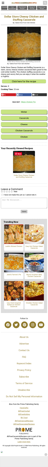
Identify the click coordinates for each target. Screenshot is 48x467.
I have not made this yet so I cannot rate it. (20, 195)
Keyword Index (24, 363)
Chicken (24, 137)
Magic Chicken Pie (28, 102)
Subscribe (24, 376)
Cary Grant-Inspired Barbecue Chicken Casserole (14, 305)
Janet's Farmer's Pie (14, 275)
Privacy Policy (24, 370)
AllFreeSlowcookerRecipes (24, 424)
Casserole (24, 118)
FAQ (24, 357)
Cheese (24, 124)
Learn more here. (24, 442)
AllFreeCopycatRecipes (24, 421)
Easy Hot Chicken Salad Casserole (34, 247)
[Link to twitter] (16, 324)
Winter (24, 112)
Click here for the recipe (24, 81)
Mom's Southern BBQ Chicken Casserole (34, 275)
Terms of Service (24, 383)
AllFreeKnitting (24, 414)
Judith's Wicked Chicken (13, 246)
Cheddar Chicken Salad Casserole (34, 304)
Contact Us (24, 350)
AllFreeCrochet (24, 411)
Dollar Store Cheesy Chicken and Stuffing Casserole (24, 176)
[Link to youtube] (41, 324)
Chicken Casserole (24, 130)
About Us (24, 337)
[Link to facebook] (8, 324)
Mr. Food (24, 418)
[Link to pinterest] (24, 324)
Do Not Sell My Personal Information (24, 396)
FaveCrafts (24, 408)
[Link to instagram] (32, 324)
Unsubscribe (24, 390)
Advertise (24, 343)
